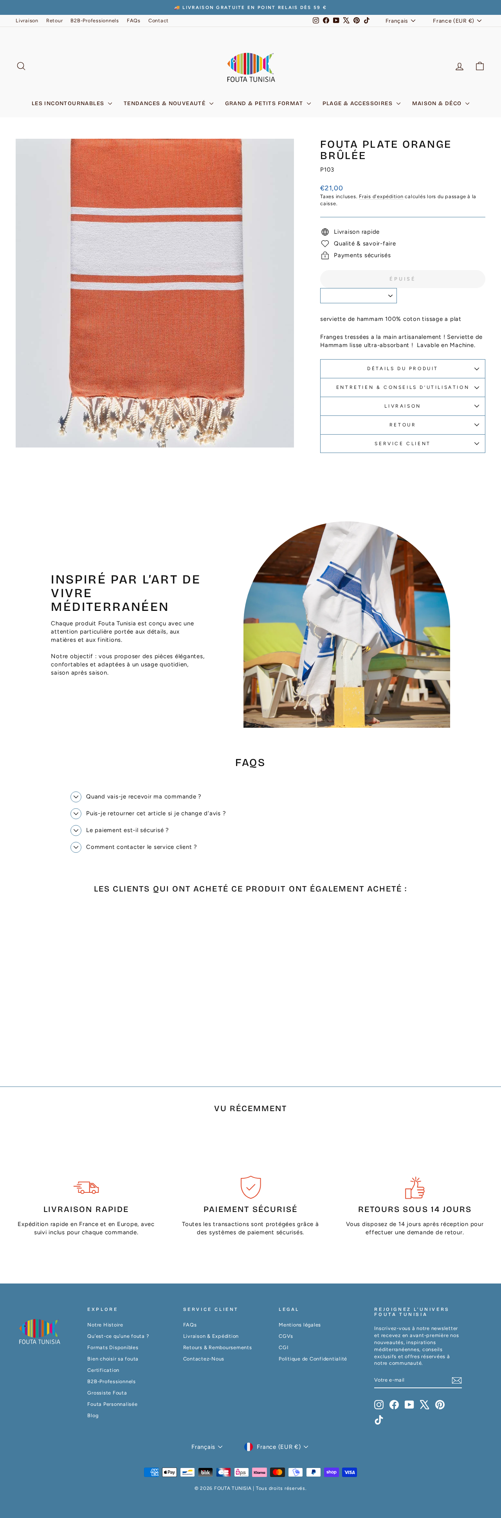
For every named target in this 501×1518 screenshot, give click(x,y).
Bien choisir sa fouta (113, 1359)
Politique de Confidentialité (313, 1359)
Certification (103, 1370)
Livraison (27, 20)
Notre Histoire (105, 1325)
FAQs (134, 20)
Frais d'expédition (381, 196)
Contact (158, 20)
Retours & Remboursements (217, 1347)
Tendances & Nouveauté (165, 103)
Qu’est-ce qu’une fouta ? (118, 1336)
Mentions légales (300, 1325)
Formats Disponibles (112, 1347)
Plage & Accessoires (359, 103)
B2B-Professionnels (94, 20)
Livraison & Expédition (211, 1336)
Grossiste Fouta (107, 1393)
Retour (54, 20)
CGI (283, 1347)
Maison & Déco (438, 103)
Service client (403, 443)
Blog (92, 1415)
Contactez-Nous (204, 1359)
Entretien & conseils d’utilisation (402, 387)
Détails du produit (402, 368)
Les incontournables (69, 103)
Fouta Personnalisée (112, 1404)
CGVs (286, 1336)
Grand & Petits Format (265, 103)
